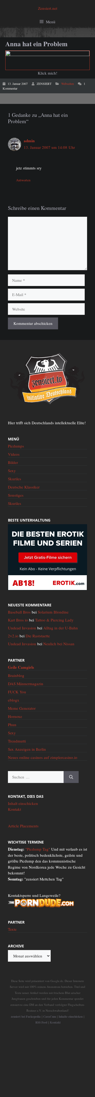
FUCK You (17, 691)
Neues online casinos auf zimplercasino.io (42, 757)
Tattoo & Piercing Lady (54, 620)
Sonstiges (15, 495)
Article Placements (23, 825)
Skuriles (14, 478)
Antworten (23, 180)
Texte (12, 929)
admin (29, 141)
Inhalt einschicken (23, 803)
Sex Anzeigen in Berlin (27, 749)
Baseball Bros (19, 612)
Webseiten (67, 83)
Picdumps (16, 446)
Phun (12, 724)
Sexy (12, 470)
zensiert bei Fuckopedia (26, 1016)
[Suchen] (71, 777)
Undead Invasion (22, 627)
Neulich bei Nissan (58, 643)
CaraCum (49, 1016)
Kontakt (14, 809)
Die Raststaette (38, 635)
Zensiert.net (47, 8)
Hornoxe (15, 716)
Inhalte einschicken (71, 1016)
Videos (14, 454)
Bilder (13, 462)
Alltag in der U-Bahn (60, 627)
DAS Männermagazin (25, 683)
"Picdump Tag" (37, 849)
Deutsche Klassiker (24, 487)
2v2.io (13, 635)
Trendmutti (17, 741)
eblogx (13, 700)
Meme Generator (22, 708)
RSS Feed (41, 1022)
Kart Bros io (18, 620)
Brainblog (16, 675)
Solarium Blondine (53, 612)
